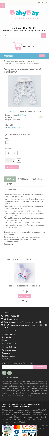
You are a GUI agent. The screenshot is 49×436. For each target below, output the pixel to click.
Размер (8, 148)
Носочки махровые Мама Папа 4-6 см (24, 286)
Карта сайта (7, 337)
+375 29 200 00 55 (11, 316)
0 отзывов (21, 111)
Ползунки (30, 61)
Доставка (11, 404)
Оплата (19, 404)
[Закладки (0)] (42, 2)
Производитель (8, 334)
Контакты (26, 407)
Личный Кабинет (9, 347)
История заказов (9, 350)
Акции (4, 340)
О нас (4, 404)
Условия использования (11, 407)
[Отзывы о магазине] (46, 2)
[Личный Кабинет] (39, 2)
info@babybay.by (11, 319)
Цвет (7, 138)
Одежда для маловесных (16, 61)
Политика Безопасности (33, 404)
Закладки (6, 353)
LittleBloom (22, 115)
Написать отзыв (34, 111)
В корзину (13, 167)
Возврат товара (8, 356)
